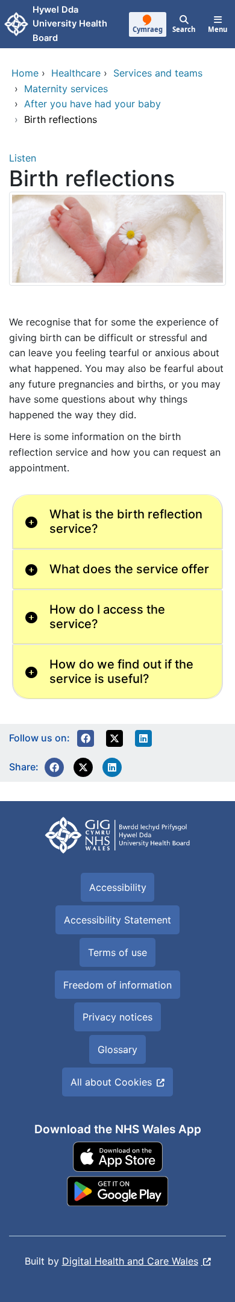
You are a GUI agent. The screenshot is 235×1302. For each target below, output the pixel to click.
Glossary (117, 1049)
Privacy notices (117, 1017)
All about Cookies (111, 1082)
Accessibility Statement (117, 920)
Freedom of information (117, 985)
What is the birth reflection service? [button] (125, 521)
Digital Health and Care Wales (130, 1261)
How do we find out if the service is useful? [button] (121, 671)
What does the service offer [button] (129, 569)
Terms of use (117, 952)
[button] (85, 738)
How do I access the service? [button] (107, 616)
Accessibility (117, 887)
